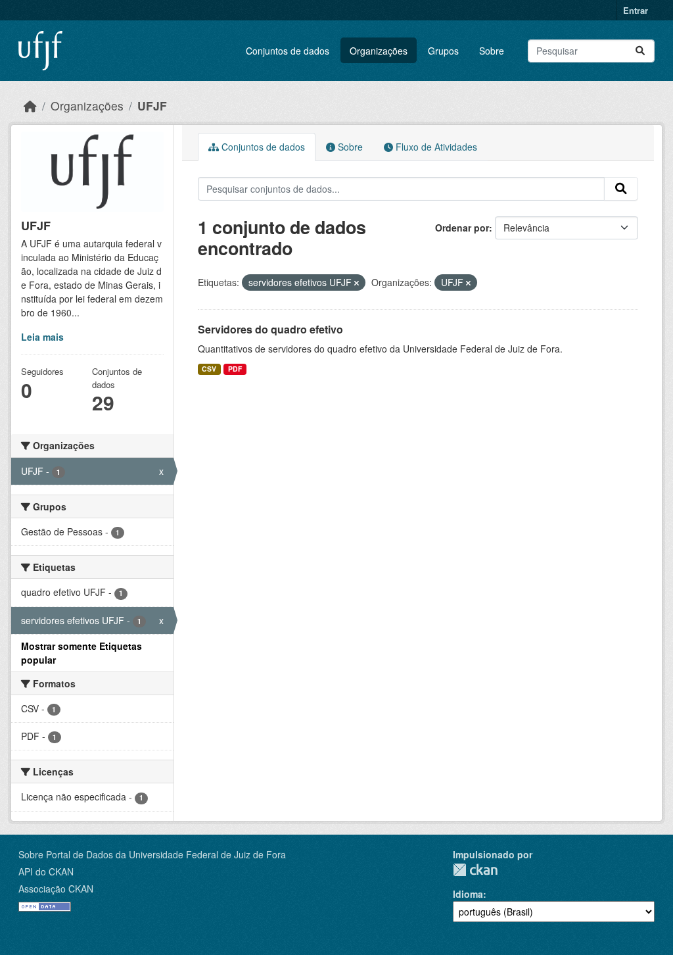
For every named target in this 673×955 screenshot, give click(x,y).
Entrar (635, 10)
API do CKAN (46, 871)
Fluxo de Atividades (435, 146)
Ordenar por (462, 227)
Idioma (468, 893)
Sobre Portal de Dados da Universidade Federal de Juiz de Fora (152, 854)
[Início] (30, 105)
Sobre (491, 50)
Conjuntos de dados (287, 50)
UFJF (152, 105)
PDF (235, 369)
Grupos (443, 50)
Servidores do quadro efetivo (270, 329)
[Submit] (640, 50)
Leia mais (42, 336)
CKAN (475, 870)
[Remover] (356, 283)
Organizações (378, 50)
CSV (209, 369)
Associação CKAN (55, 888)
